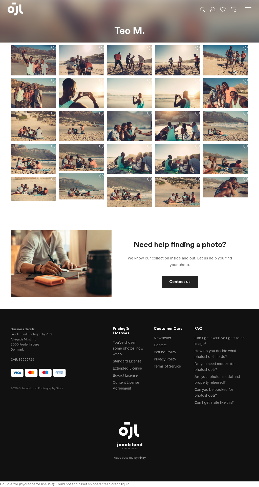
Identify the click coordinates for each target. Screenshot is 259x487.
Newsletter (162, 338)
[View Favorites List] (222, 8)
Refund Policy (165, 352)
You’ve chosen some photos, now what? (128, 348)
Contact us (179, 282)
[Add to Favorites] (53, 48)
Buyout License (125, 375)
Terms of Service (167, 366)
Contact (160, 345)
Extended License (127, 368)
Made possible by (130, 457)
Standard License (127, 361)
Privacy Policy (165, 359)
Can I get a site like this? (214, 402)
